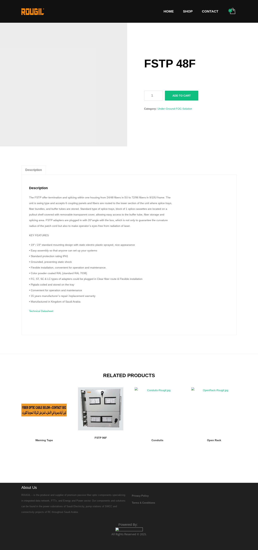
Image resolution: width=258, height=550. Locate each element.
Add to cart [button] (44, 441)
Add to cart (181, 95)
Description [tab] (33, 170)
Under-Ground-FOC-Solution (175, 108)
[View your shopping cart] (232, 11)
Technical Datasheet (41, 311)
